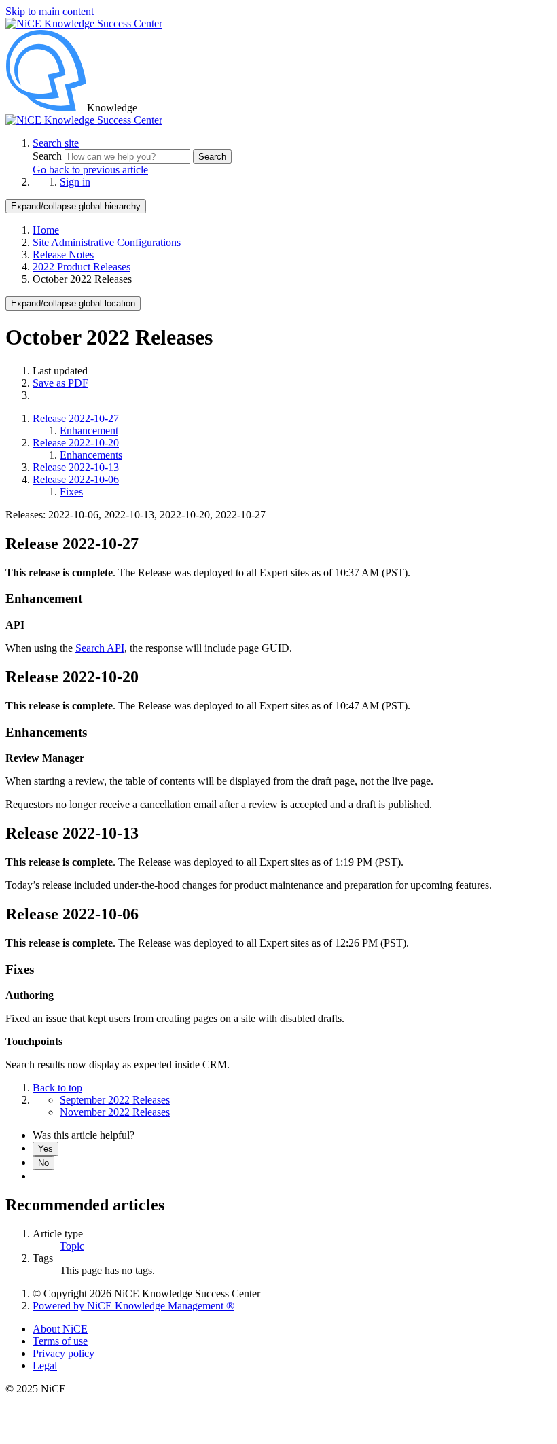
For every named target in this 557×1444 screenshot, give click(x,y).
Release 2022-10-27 (76, 418)
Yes (45, 1149)
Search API (99, 648)
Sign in (75, 182)
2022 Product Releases (81, 266)
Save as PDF (60, 383)
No (43, 1163)
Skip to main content (49, 11)
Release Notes (63, 254)
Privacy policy (63, 1353)
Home (46, 230)
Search (49, 156)
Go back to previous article (90, 169)
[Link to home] (83, 120)
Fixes (71, 491)
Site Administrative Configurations (107, 242)
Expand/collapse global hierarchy (76, 206)
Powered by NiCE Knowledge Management (133, 1305)
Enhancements (91, 455)
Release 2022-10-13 (76, 467)
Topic (72, 1246)
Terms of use (60, 1341)
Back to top (57, 1087)
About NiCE (60, 1329)
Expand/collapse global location (73, 303)
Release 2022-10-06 (76, 479)
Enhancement (89, 430)
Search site (56, 143)
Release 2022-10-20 (76, 442)
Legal (45, 1365)
